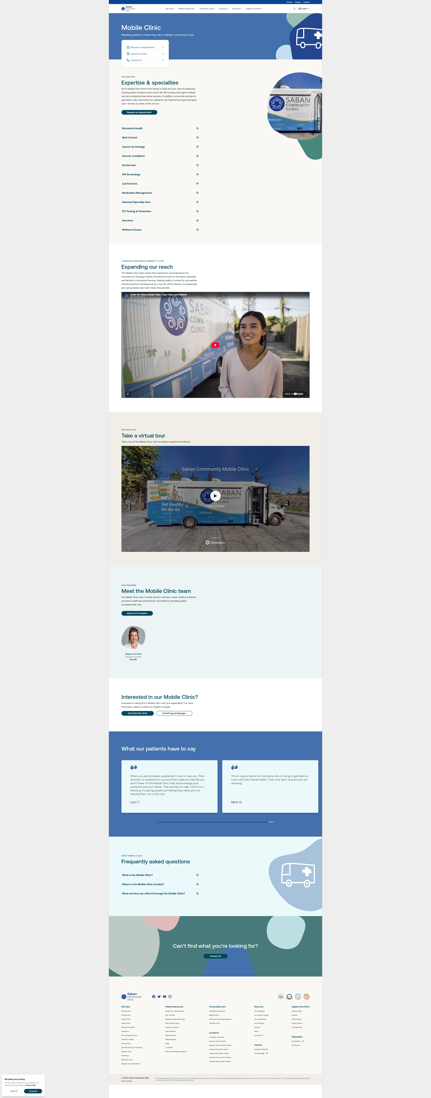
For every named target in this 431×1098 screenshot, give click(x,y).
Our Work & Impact (261, 1015)
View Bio (133, 659)
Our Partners (259, 1023)
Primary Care (126, 1011)
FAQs (167, 1043)
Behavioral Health (128, 1027)
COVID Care (126, 1015)
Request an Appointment (142, 47)
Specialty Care (127, 1060)
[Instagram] (170, 996)
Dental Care (126, 1019)
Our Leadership (260, 1019)
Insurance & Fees (139, 54)
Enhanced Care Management (220, 1019)
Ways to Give (297, 1011)
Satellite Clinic (214, 1023)
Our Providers (170, 1031)
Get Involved (296, 1019)
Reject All (13, 1091)
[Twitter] (159, 996)
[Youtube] (164, 996)
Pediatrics (125, 1031)
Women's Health (127, 1039)
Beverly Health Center (217, 1041)
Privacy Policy (126, 1081)
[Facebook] (153, 996)
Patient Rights (170, 1039)
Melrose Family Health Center (220, 1045)
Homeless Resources (217, 1011)
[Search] (294, 8)
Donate (298, 2)
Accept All (33, 1091)
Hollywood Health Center (218, 1049)
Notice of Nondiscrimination (175, 1051)
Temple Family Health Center (220, 1061)
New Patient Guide (172, 1023)
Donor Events (297, 1023)
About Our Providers (137, 613)
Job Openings (259, 1053)
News (256, 1031)
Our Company (259, 1011)
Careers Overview (261, 1049)
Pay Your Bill (170, 1015)
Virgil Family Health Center (219, 1053)
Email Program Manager (174, 713)
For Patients (296, 1041)
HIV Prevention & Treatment (131, 1047)
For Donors (296, 1045)
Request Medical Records (175, 1019)
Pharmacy (125, 1056)
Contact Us (136, 60)
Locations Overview (216, 1037)
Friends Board (297, 1027)
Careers (289, 2)
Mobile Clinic (214, 1015)
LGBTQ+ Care (126, 1051)
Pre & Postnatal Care (129, 1035)
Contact (306, 2)
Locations (169, 1047)
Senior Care (125, 1043)
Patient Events (170, 1035)
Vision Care (125, 1023)
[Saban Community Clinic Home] (128, 8)
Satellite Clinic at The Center (220, 1057)
